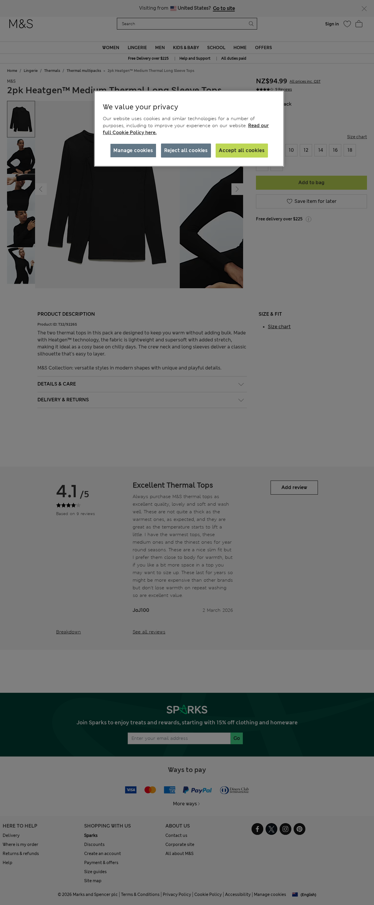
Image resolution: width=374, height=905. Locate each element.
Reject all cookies (186, 150)
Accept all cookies (241, 150)
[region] (189, 129)
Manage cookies (133, 150)
